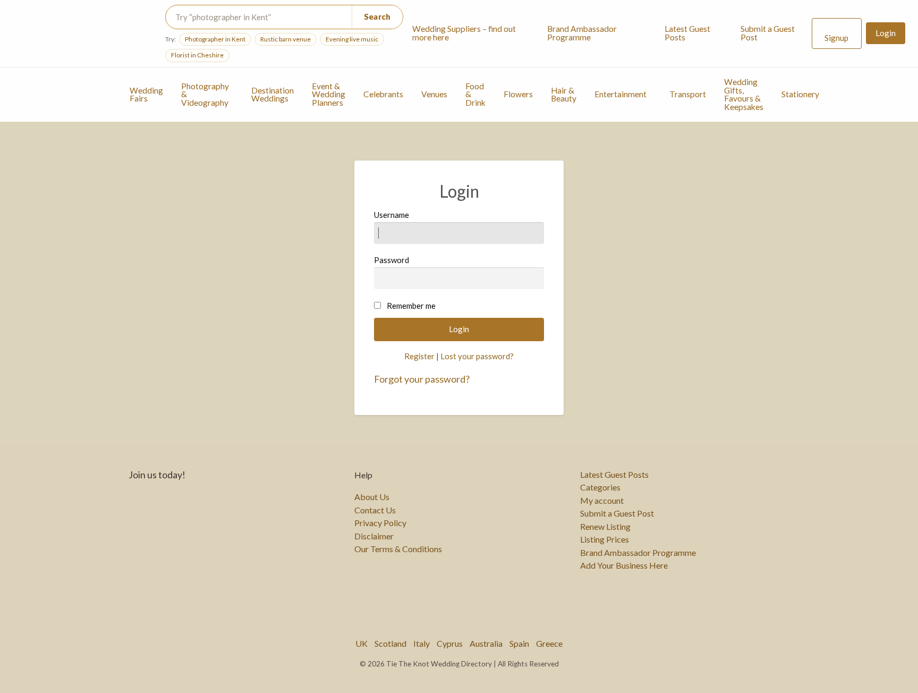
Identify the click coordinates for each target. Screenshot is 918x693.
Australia (486, 643)
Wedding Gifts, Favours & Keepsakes (743, 94)
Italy (421, 643)
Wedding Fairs (146, 95)
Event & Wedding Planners (328, 94)
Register (419, 356)
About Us (371, 497)
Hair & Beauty (563, 95)
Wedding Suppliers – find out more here (464, 33)
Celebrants (383, 94)
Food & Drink (475, 94)
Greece (549, 643)
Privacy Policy (380, 523)
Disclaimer (374, 536)
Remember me (411, 305)
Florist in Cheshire (197, 55)
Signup (836, 38)
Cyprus (450, 643)
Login (886, 33)
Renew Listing (605, 526)
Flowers (518, 94)
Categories (600, 487)
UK (361, 643)
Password (391, 260)
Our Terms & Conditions (398, 549)
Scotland (390, 643)
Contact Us (375, 510)
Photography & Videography (205, 94)
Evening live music (352, 39)
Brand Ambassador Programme (582, 33)
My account (602, 500)
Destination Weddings (272, 95)
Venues (434, 94)
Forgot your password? (422, 379)
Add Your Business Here (624, 565)
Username (391, 214)
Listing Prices (604, 539)
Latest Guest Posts (687, 33)
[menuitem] (471, 33)
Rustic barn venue (285, 39)
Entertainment (620, 94)
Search (377, 16)
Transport (687, 94)
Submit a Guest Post (768, 33)
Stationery (800, 94)
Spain (519, 643)
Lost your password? (477, 356)
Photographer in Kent (215, 39)
